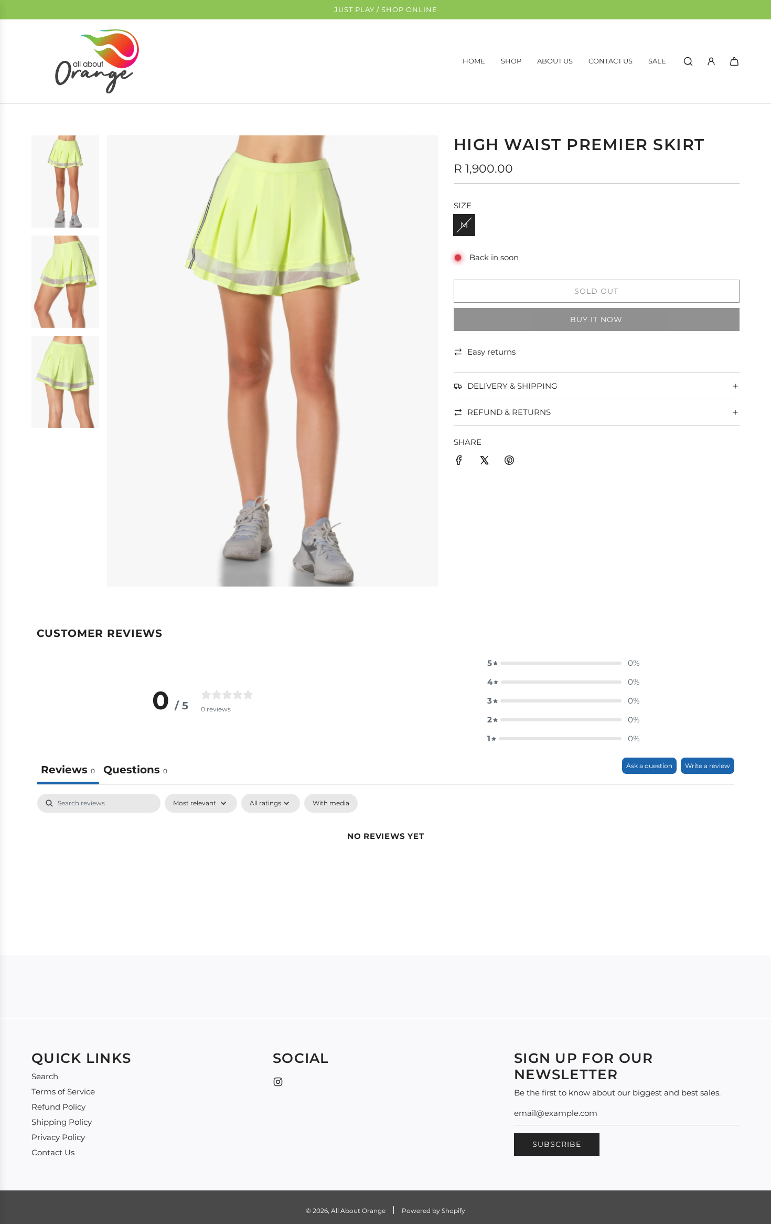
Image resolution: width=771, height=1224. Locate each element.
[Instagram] (278, 1081)
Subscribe (556, 1144)
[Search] (688, 61)
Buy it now (596, 319)
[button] (563, 663)
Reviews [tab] (68, 769)
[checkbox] (331, 803)
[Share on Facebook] (458, 462)
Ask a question (649, 766)
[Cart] (734, 61)
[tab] (135, 771)
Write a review (707, 766)
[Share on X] (484, 462)
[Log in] (711, 61)
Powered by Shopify (433, 1211)
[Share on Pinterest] (509, 462)
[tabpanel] (385, 871)
